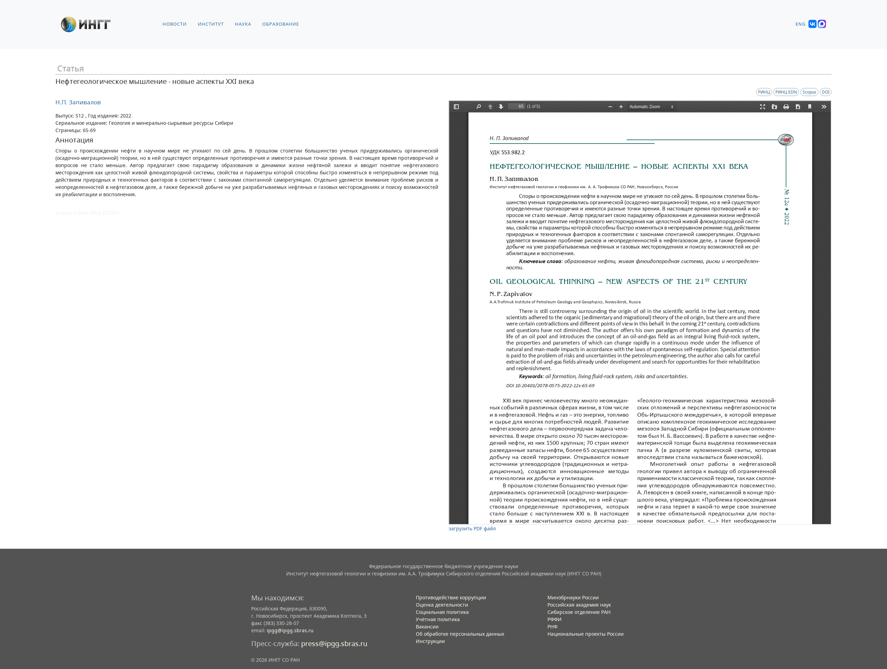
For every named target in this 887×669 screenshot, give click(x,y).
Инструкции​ (430, 641)
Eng (801, 24)
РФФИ (554, 619)
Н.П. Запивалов (78, 102)
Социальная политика (442, 612)
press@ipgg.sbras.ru (334, 643)
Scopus (809, 92)
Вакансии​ (427, 626)
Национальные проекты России (585, 634)
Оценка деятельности (442, 604)
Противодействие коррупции (451, 597)
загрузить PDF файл (472, 528)
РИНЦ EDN (786, 92)
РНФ (552, 626)
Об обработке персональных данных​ (460, 634)
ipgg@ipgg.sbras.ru (290, 630)
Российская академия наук (579, 604)
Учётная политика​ (438, 619)
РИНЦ (764, 92)
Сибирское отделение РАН (579, 612)
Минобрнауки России (573, 597)
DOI (825, 92)
